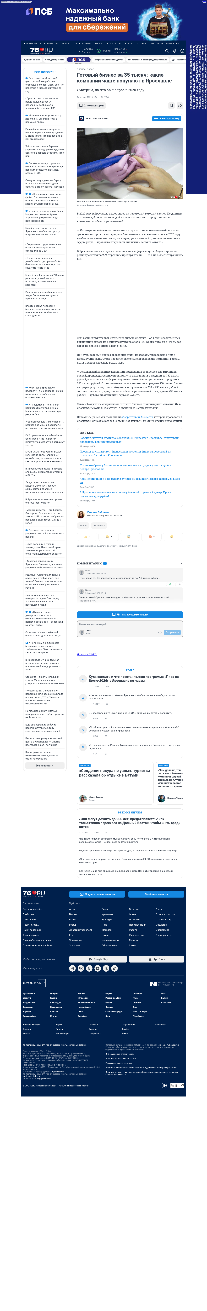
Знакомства (51, 43)
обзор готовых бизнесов (137, 417)
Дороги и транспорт (80, 929)
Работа (133, 929)
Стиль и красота (165, 914)
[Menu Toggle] (24, 50)
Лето (104, 924)
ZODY (151, 43)
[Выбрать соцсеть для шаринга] (180, 105)
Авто (72, 909)
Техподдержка (31, 935)
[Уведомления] (175, 50)
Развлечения (136, 935)
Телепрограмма (81, 43)
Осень (132, 914)
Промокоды (172, 43)
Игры (160, 43)
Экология (161, 924)
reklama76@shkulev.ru (169, 1045)
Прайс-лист (29, 914)
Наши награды (31, 924)
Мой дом (107, 929)
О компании (30, 919)
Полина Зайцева (98, 512)
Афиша (98, 43)
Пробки (141, 43)
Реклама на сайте (33, 909)
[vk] (81, 968)
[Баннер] (79, 60)
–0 (179, 584)
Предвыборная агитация (37, 940)
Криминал (108, 914)
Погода (65, 43)
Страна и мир (163, 919)
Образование (109, 945)
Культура (107, 919)
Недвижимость (32, 43)
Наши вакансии (32, 929)
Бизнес (83, 525)
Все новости (45, 72)
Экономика (99, 525)
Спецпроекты (164, 935)
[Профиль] (182, 50)
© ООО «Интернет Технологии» (74, 1086)
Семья (132, 945)
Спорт (159, 909)
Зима (105, 909)
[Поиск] (167, 50)
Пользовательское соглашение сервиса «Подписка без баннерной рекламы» (141, 1068)
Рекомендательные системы (118, 1063)
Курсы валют (126, 43)
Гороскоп (110, 43)
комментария (94, 105)
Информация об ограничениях (119, 1054)
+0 (170, 584)
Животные (75, 940)
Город (72, 924)
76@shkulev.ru (57, 1072)
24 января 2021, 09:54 (87, 97)
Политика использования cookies (120, 1058)
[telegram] (72, 968)
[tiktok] (114, 968)
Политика (134, 919)
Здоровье (74, 945)
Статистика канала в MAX (37, 945)
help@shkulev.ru (44, 1078)
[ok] (89, 968)
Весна (72, 919)
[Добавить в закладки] (171, 105)
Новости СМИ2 (87, 654)
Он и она (134, 909)
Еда (71, 935)
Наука (105, 935)
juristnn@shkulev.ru (31, 1076)
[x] (106, 968)
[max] (97, 968)
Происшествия (137, 924)
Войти (88, 633)
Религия (133, 940)
